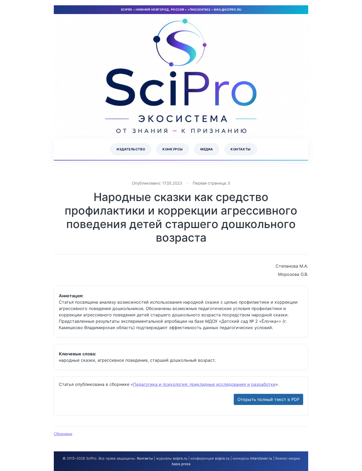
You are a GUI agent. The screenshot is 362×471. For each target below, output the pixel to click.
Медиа (206, 149)
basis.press (181, 464)
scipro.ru (180, 458)
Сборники (63, 433)
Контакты (241, 149)
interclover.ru (261, 458)
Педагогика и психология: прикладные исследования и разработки (204, 384)
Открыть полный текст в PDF (268, 399)
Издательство (131, 149)
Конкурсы (172, 149)
